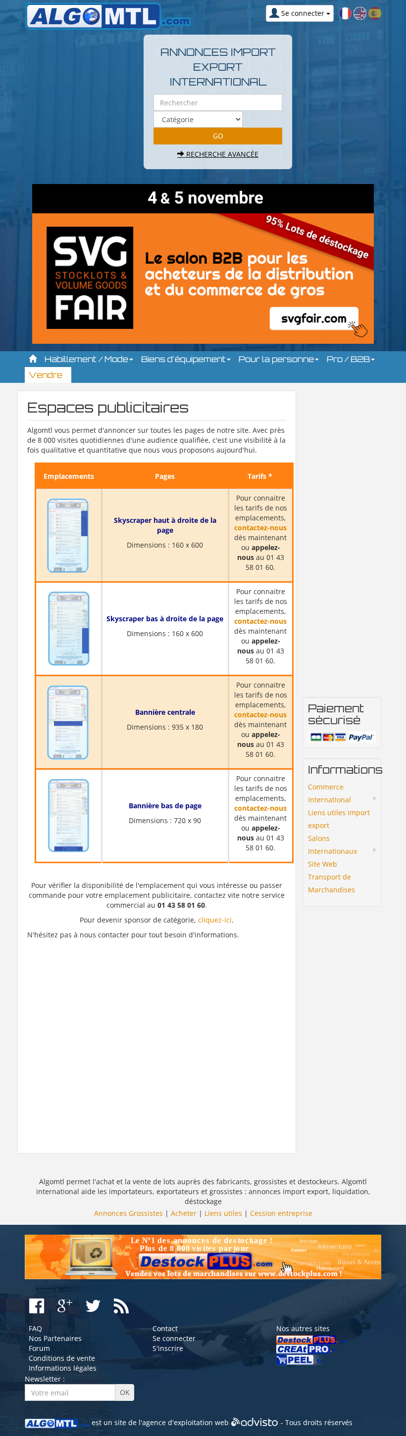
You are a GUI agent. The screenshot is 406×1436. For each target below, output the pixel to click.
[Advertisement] (156, 1042)
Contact (165, 1328)
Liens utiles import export (339, 819)
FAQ (35, 1328)
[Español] (374, 12)
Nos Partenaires (55, 1338)
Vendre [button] (46, 375)
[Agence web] (255, 1423)
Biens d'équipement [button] (184, 359)
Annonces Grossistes (128, 1213)
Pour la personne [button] (277, 359)
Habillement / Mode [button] (87, 359)
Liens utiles (223, 1213)
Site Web (322, 864)
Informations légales (63, 1368)
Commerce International (329, 793)
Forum (39, 1348)
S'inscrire (167, 1348)
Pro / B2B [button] (349, 359)
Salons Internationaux (332, 845)
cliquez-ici (215, 920)
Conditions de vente (62, 1358)
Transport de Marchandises (331, 883)
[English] (360, 12)
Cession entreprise (281, 1213)
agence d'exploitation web (185, 1423)
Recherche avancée (221, 154)
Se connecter (174, 1338)
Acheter (184, 1213)
